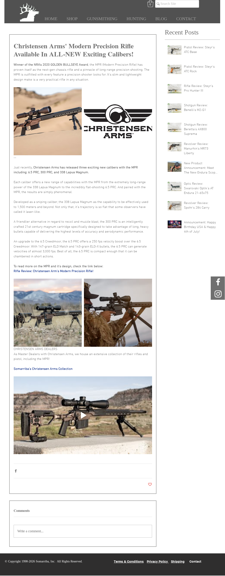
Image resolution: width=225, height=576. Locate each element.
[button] (150, 3)
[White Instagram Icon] (218, 294)
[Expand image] (48, 121)
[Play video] (83, 415)
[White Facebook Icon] (218, 282)
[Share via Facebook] (16, 471)
